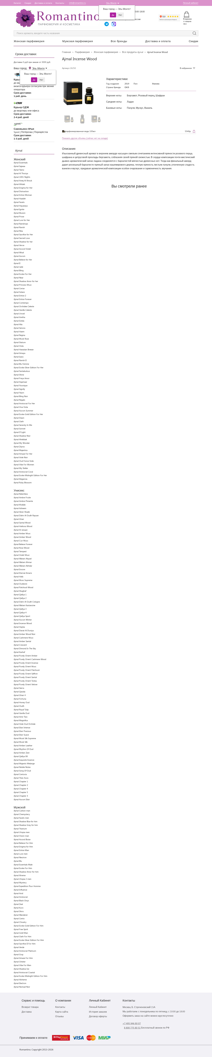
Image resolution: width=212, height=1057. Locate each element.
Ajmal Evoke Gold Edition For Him (28, 925)
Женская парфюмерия (29, 41)
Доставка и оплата (43, 3)
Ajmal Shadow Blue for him (25, 821)
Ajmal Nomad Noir (22, 986)
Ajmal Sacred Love (22, 238)
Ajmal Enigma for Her (23, 187)
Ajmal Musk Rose (21, 338)
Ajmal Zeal (18, 904)
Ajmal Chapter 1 (21, 781)
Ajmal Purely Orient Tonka (25, 680)
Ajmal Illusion (19, 213)
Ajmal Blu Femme (21, 363)
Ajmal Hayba (19, 626)
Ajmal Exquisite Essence (24, 759)
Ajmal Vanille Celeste (23, 310)
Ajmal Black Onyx (21, 900)
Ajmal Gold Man (21, 932)
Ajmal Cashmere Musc (23, 637)
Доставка (27, 1011)
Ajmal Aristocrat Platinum (25, 950)
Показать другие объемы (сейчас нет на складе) (85, 138)
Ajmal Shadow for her (23, 241)
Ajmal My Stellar (21, 468)
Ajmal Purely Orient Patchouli (27, 670)
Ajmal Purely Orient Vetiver (25, 684)
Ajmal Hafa (18, 576)
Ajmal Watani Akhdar (23, 565)
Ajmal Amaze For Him (23, 958)
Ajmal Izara (18, 356)
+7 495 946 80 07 (132, 1023)
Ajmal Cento (19, 918)
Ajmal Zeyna (19, 446)
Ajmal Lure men (21, 853)
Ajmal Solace (19, 292)
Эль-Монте (111, 3)
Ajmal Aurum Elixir (22, 799)
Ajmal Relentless (21, 493)
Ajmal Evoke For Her (23, 274)
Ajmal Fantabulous (22, 371)
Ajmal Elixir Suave (21, 734)
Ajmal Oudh (19, 706)
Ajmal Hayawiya (21, 205)
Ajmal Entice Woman (23, 195)
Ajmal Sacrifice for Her (23, 234)
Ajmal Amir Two (20, 716)
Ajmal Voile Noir (21, 457)
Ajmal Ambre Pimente (23, 501)
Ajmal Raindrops (21, 223)
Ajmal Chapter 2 (21, 785)
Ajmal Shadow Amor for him (26, 871)
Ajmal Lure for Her (22, 220)
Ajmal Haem (19, 331)
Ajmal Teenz (19, 169)
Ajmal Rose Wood (21, 547)
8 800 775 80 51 (132, 1027)
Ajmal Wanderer (21, 914)
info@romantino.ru (77, 2)
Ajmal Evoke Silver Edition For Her (28, 367)
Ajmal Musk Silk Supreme (25, 738)
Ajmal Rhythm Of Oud (23, 749)
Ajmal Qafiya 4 (20, 612)
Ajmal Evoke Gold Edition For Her (28, 414)
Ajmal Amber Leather (23, 745)
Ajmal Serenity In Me (23, 425)
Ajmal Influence (20, 889)
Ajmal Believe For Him (23, 843)
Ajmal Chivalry (20, 922)
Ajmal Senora (19, 328)
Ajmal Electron (20, 983)
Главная (66, 51)
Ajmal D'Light (20, 432)
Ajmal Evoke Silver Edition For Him (29, 940)
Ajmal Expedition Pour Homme (27, 886)
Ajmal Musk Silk (21, 742)
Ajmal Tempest (20, 551)
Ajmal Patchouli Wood (23, 587)
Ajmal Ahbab (19, 184)
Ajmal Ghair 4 (20, 695)
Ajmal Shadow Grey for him (26, 825)
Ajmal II (17, 263)
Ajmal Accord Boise (22, 839)
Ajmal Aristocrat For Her (24, 403)
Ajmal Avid (18, 893)
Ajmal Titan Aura (21, 777)
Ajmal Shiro (19, 911)
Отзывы (59, 1016)
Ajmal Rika (18, 230)
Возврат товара (30, 1006)
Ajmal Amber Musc (22, 533)
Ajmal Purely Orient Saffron (26, 673)
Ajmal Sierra (19, 688)
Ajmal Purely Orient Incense (26, 662)
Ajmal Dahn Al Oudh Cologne (27, 601)
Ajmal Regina (19, 335)
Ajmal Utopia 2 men (22, 879)
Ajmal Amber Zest (21, 752)
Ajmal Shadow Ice (21, 968)
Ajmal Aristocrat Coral (23, 471)
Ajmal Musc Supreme (23, 580)
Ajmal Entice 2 (20, 295)
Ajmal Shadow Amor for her (26, 281)
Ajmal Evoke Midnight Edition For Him (30, 976)
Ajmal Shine (19, 374)
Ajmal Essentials (21, 162)
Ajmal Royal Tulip (21, 709)
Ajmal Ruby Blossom (23, 482)
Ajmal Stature (20, 342)
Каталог (17, 3)
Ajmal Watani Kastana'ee (24, 605)
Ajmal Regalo (19, 399)
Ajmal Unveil (19, 313)
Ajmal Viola (19, 346)
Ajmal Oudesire (20, 583)
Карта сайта (61, 1011)
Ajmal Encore (19, 569)
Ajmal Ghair (19, 519)
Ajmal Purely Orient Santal (25, 677)
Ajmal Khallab (20, 504)
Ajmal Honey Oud (21, 702)
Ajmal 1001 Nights (22, 177)
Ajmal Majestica (20, 450)
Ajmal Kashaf (19, 652)
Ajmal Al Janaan (21, 529)
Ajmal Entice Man (21, 850)
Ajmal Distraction (21, 191)
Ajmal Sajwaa (19, 166)
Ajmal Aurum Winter (23, 619)
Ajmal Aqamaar (20, 381)
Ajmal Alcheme (20, 979)
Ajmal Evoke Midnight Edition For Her (30, 475)
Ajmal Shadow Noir (22, 435)
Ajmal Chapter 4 (21, 788)
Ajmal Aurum (19, 256)
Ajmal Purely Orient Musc (25, 666)
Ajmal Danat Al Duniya (24, 630)
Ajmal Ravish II (20, 360)
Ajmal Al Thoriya (21, 173)
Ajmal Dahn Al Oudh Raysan (26, 515)
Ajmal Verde (19, 947)
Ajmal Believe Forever (23, 544)
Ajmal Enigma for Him (23, 846)
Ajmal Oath (19, 421)
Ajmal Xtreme (20, 875)
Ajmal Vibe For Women (24, 464)
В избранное (186, 68)
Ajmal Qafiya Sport (22, 616)
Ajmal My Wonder (22, 443)
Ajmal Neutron (20, 857)
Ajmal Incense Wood (23, 623)
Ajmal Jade (18, 266)
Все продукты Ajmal (132, 51)
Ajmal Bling (19, 270)
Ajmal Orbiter (20, 961)
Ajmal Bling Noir (21, 396)
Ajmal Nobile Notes (22, 767)
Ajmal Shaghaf (20, 591)
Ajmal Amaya (19, 353)
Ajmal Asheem (20, 508)
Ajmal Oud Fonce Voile (24, 461)
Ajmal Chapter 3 (21, 795)
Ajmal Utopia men (22, 832)
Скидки (28, 3)
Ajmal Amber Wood (22, 537)
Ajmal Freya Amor (21, 378)
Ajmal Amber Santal (22, 641)
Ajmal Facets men (21, 817)
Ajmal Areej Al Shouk (23, 180)
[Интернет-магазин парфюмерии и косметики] (57, 18)
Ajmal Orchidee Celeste (24, 306)
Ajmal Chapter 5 (21, 792)
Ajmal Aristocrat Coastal (24, 972)
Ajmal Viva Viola (21, 407)
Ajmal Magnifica (21, 720)
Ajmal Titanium (20, 828)
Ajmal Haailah (20, 198)
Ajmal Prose (19, 216)
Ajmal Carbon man (22, 810)
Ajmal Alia (18, 324)
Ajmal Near (18, 277)
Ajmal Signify (19, 389)
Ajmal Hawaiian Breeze (23, 349)
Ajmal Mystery (20, 882)
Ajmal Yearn (19, 392)
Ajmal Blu (18, 861)
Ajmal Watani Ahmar (23, 562)
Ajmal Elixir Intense (22, 727)
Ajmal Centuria (20, 774)
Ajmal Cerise (19, 288)
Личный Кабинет (98, 1006)
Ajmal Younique (20, 385)
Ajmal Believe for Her (23, 259)
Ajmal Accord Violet (22, 248)
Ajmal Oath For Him (22, 936)
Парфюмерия (82, 51)
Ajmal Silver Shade (22, 511)
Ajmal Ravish (19, 227)
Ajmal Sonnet (19, 428)
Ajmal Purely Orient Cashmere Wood (30, 659)
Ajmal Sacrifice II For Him (24, 943)
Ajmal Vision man (21, 835)
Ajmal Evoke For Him (23, 868)
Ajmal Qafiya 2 (20, 598)
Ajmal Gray (18, 954)
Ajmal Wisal (19, 252)
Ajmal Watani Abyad (22, 558)
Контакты (60, 3)
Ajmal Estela (19, 320)
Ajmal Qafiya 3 (20, 609)
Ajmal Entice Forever (23, 299)
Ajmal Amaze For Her (23, 453)
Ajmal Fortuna (20, 698)
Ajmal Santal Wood (22, 522)
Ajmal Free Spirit (21, 929)
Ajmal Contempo (21, 302)
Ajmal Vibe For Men (22, 965)
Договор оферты (98, 1016)
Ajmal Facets (19, 202)
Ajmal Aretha (19, 317)
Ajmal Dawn (19, 417)
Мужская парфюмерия (77, 41)
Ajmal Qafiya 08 (21, 756)
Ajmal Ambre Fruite (22, 497)
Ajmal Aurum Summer (23, 410)
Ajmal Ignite (19, 209)
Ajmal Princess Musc (23, 284)
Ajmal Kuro (18, 907)
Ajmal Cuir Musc (21, 540)
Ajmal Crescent (20, 644)
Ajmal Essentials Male (23, 864)
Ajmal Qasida (19, 691)
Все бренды (119, 41)
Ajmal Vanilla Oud (21, 713)
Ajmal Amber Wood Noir (24, 634)
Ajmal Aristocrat (21, 897)
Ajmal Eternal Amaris (23, 573)
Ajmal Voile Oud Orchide (24, 724)
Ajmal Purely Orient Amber (25, 655)
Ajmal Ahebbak (20, 439)
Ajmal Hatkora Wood (23, 526)
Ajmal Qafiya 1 (20, 594)
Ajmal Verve (19, 245)
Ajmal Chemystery (22, 814)
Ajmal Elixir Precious (22, 731)
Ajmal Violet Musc (22, 555)
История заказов (98, 1011)
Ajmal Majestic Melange (24, 763)
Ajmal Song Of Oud (22, 770)
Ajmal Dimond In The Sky (25, 648)
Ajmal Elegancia (20, 479)
